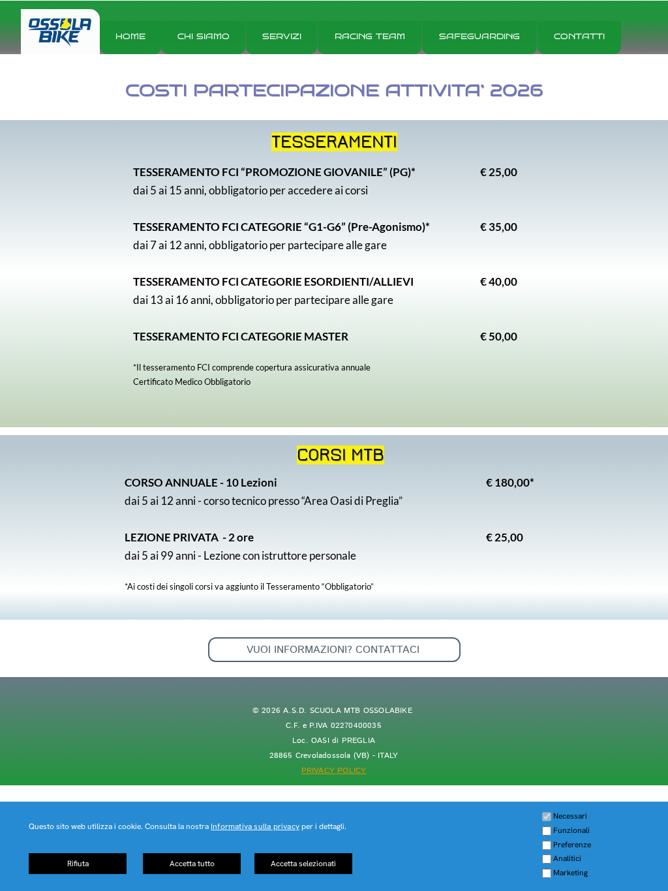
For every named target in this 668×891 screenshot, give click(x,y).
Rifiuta (78, 863)
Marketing (570, 873)
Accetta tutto (192, 863)
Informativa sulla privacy (255, 826)
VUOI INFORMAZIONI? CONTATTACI (335, 649)
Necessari (570, 816)
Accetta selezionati (303, 863)
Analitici (567, 858)
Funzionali (571, 830)
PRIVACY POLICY (334, 770)
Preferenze (572, 844)
